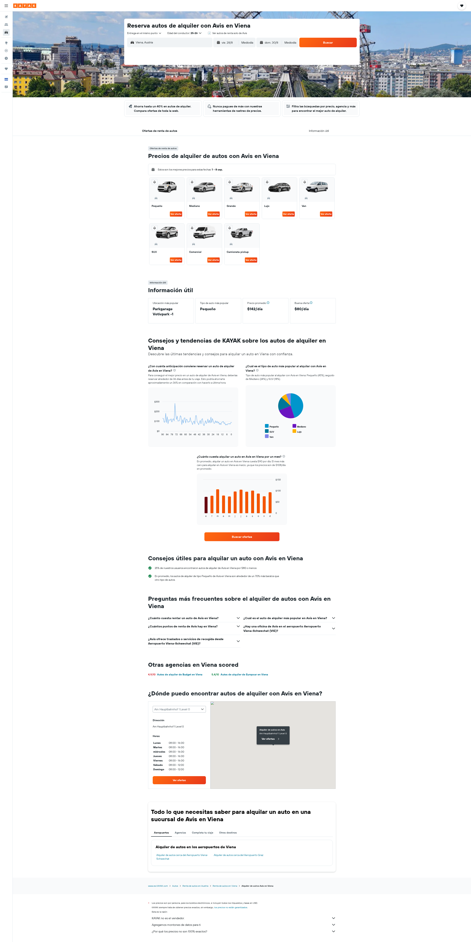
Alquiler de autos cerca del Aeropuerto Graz (238, 855)
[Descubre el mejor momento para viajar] (6, 58)
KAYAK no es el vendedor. (168, 918)
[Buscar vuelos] (6, 17)
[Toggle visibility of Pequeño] (272, 426)
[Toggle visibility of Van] (269, 436)
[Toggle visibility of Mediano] (299, 426)
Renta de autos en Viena (225, 885)
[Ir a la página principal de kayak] (24, 5)
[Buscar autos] (6, 32)
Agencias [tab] (180, 832)
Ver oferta (176, 214)
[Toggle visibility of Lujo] (297, 431)
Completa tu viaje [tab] (202, 832)
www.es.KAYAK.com (158, 885)
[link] (241, 536)
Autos (175, 885)
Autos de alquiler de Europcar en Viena (240, 674)
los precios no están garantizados (230, 907)
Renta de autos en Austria (195, 885)
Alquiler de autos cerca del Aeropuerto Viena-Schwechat (182, 856)
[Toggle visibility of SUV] (269, 431)
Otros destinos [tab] (228, 832)
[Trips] (6, 68)
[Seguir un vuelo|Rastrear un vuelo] (6, 50)
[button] (6, 6)
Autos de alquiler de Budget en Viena (175, 674)
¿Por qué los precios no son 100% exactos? (179, 931)
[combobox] (144, 33)
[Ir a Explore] (6, 43)
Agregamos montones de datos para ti (176, 925)
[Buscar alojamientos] (6, 24)
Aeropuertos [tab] (161, 832)
